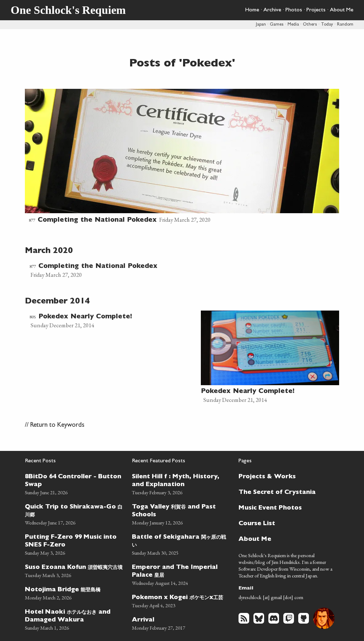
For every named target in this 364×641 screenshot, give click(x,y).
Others (310, 24)
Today (327, 24)
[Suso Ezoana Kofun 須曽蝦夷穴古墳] (74, 570)
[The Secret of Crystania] (285, 492)
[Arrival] (181, 623)
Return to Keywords (57, 425)
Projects (316, 10)
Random (345, 24)
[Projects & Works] (285, 476)
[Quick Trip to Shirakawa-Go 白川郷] (74, 514)
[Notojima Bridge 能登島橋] (74, 592)
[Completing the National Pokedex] (182, 157)
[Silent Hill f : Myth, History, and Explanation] (181, 483)
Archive (272, 10)
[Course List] (285, 523)
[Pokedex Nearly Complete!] (113, 321)
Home (252, 10)
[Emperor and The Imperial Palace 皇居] (181, 574)
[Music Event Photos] (285, 507)
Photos (293, 10)
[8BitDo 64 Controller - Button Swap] (74, 483)
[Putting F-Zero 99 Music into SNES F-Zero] (74, 544)
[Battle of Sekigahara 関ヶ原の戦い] (181, 544)
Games (277, 24)
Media (293, 24)
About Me (341, 10)
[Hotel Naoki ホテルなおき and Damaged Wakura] (74, 619)
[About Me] (285, 538)
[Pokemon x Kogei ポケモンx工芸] (181, 600)
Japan (261, 24)
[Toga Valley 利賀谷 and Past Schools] (181, 514)
